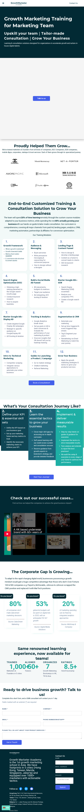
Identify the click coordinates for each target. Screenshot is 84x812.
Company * (47, 709)
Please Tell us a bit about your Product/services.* (24, 730)
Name (57, 758)
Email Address (61, 767)
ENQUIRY (58, 775)
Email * (5, 719)
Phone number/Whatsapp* (54, 719)
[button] (3, 3)
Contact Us (73, 3)
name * (5, 709)
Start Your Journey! (41, 477)
